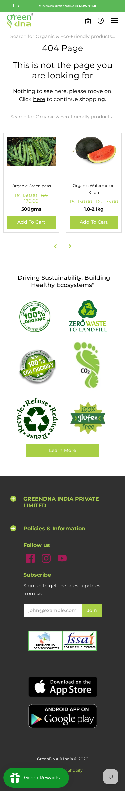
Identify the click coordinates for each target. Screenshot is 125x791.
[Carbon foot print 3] (88, 366)
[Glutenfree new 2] (88, 418)
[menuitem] (88, 21)
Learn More (62, 450)
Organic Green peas (31, 185)
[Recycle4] (37, 418)
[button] (88, 21)
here (39, 99)
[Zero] (88, 316)
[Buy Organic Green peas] (31, 161)
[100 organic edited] (37, 316)
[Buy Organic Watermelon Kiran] (94, 161)
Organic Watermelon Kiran (94, 189)
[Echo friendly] (37, 367)
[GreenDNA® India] (20, 21)
